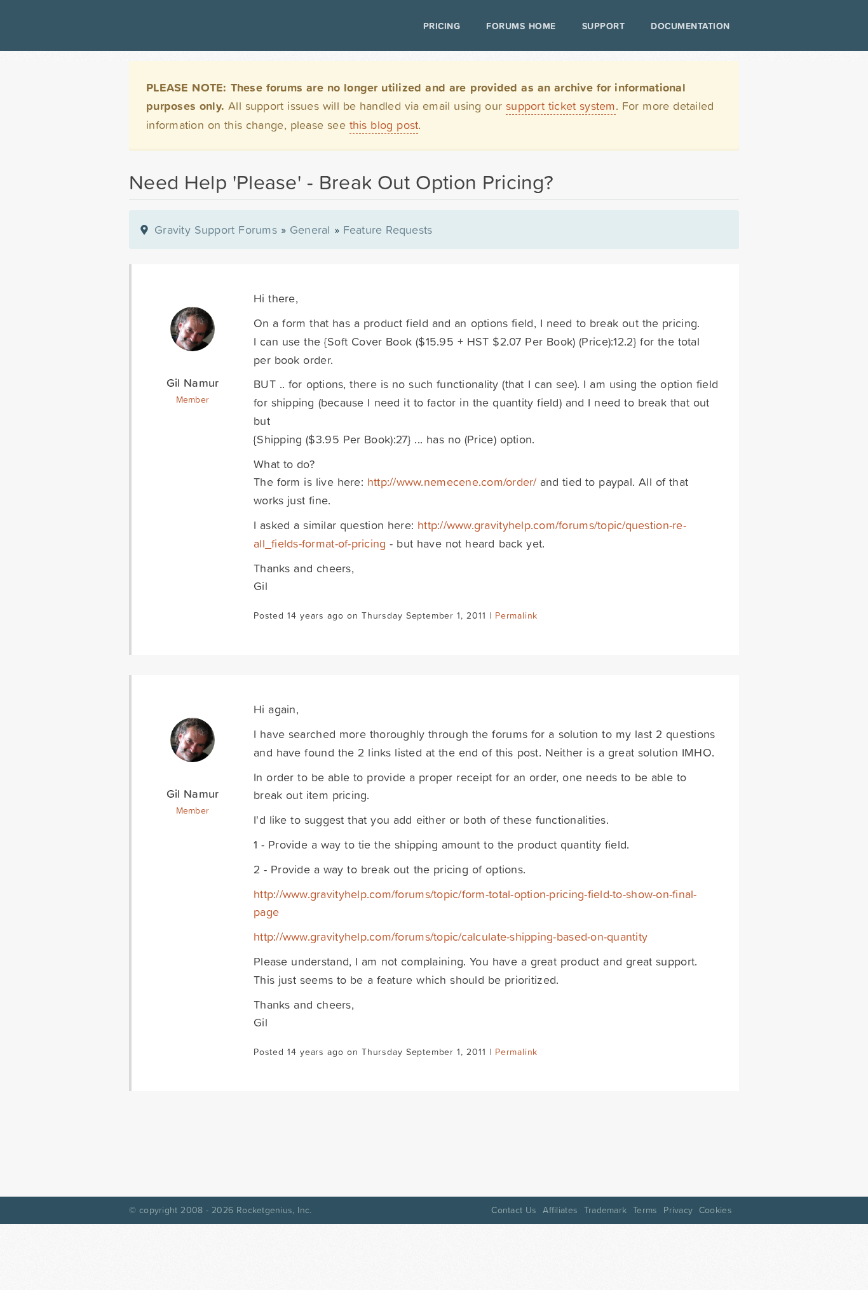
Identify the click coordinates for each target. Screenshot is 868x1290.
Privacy (678, 1210)
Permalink (516, 615)
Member (193, 399)
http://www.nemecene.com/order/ (451, 481)
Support (603, 26)
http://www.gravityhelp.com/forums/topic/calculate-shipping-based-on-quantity (451, 936)
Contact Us (513, 1210)
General (310, 229)
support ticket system (561, 105)
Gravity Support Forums (215, 229)
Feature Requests (388, 229)
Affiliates (560, 1210)
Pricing (442, 26)
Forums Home (520, 26)
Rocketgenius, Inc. (273, 1210)
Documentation (690, 26)
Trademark (605, 1210)
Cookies (715, 1210)
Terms (645, 1210)
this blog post (384, 124)
